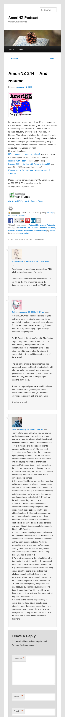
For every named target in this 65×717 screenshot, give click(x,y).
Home (11, 49)
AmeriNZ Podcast (23, 17)
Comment (19, 658)
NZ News (51, 227)
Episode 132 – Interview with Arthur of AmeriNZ (29, 163)
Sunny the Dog (40, 230)
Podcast (11, 230)
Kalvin (14, 312)
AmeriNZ (22, 227)
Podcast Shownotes (37, 225)
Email (18, 711)
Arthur (52, 230)
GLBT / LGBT (32, 227)
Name (18, 696)
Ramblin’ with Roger (17, 160)
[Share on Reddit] (22, 220)
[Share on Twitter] (16, 220)
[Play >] (10, 208)
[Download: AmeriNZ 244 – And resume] (14, 213)
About (20, 49)
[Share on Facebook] (10, 220)
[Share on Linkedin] (33, 220)
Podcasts (51, 225)
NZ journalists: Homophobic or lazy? (24, 154)
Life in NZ (43, 227)
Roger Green (17, 261)
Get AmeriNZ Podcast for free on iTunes (26, 201)
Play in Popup (12, 215)
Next (53, 58)
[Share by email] (38, 220)
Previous (13, 58)
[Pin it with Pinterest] (27, 220)
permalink (24, 233)
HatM (14, 429)
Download (22, 215)
